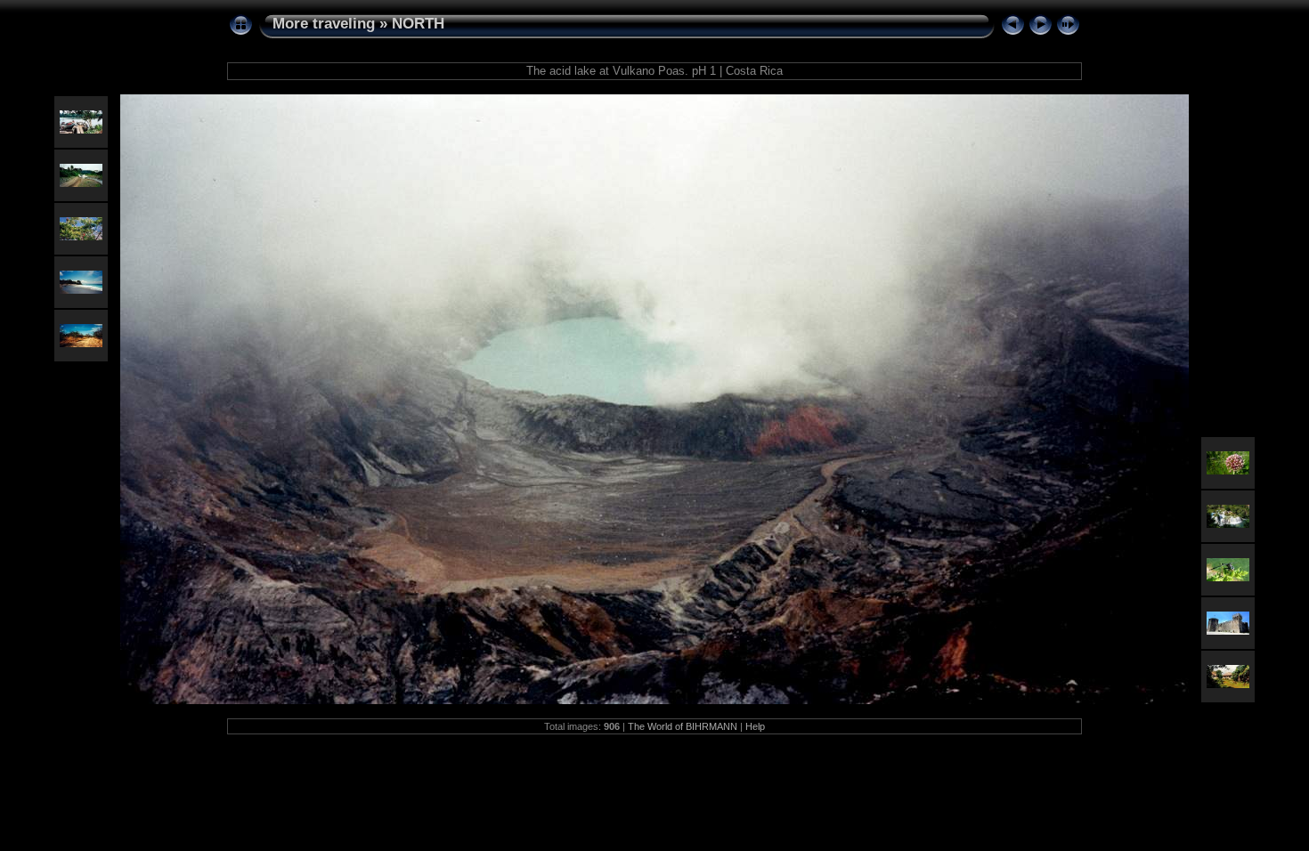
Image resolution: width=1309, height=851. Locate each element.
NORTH (418, 23)
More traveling (323, 23)
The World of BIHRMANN (682, 726)
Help (755, 726)
